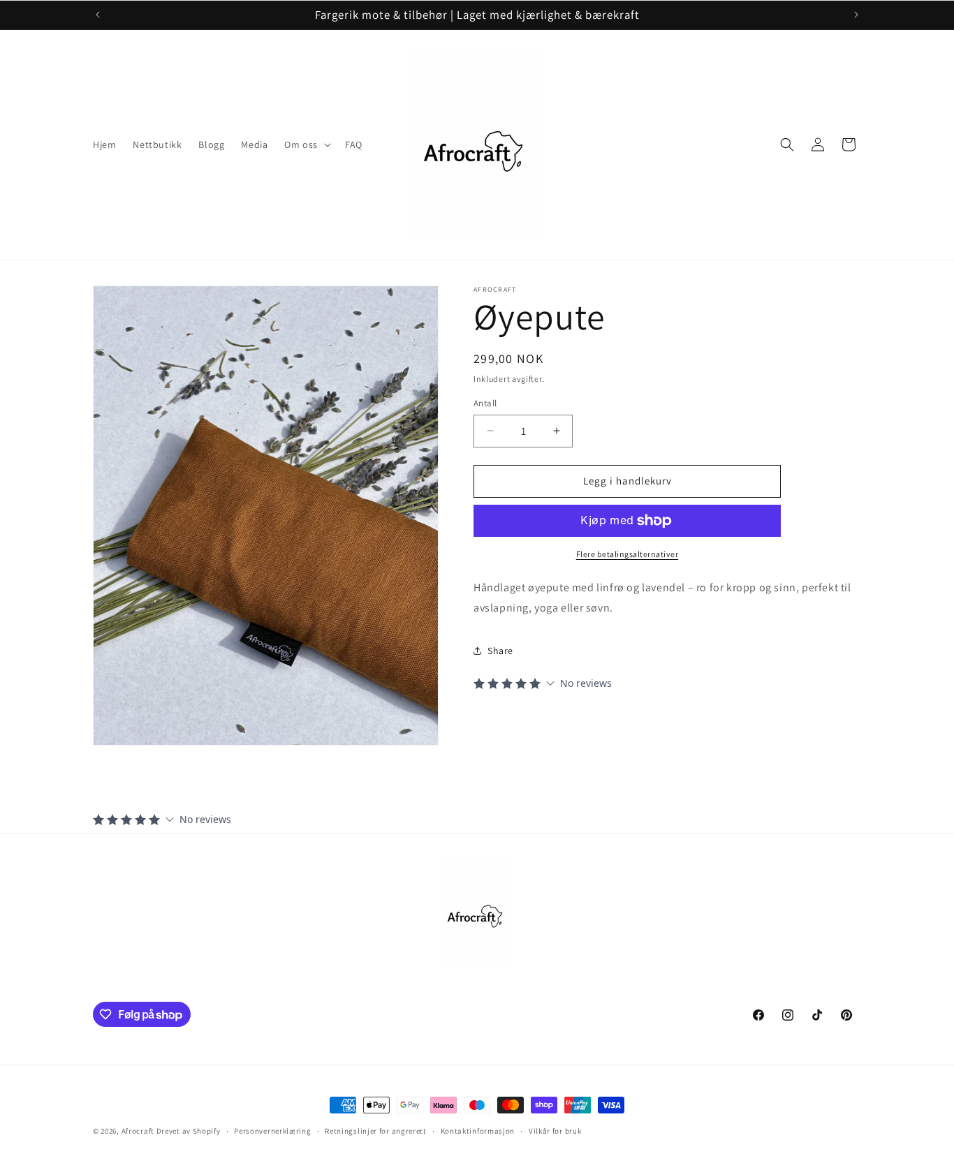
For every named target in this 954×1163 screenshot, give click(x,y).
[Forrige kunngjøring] (97, 14)
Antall (485, 403)
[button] (306, 144)
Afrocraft (138, 1131)
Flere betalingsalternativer (627, 554)
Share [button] (500, 650)
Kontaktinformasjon (478, 1131)
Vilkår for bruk (555, 1131)
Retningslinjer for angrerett (376, 1131)
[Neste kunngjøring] (856, 14)
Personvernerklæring (272, 1131)
